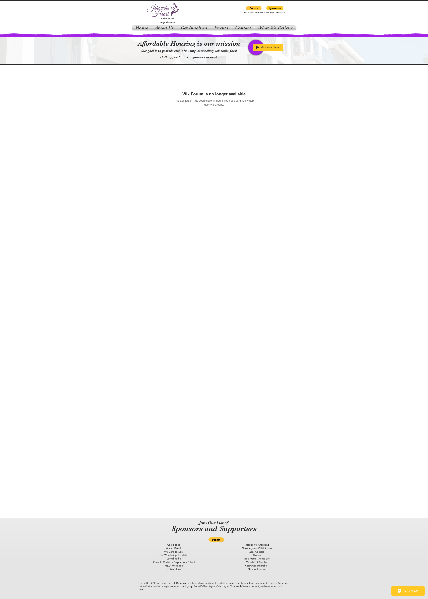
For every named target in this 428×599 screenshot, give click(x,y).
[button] (253, 8)
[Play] (257, 47)
